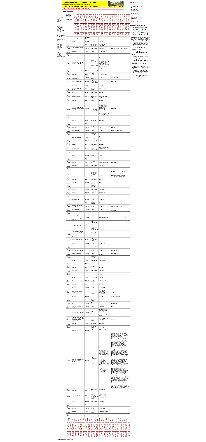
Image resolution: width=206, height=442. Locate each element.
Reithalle (136, 62)
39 (95, 15)
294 (123, 27)
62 (87, 16)
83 (74, 17)
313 (118, 28)
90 (89, 17)
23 (118, 14)
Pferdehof (142, 56)
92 (93, 17)
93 (95, 17)
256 (78, 26)
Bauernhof (143, 34)
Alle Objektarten (60, 58)
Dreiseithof (147, 38)
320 (81, 29)
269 (113, 26)
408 (94, 34)
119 (105, 18)
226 (110, 24)
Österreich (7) (135, 9)
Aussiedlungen (60, 45)
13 (97, 14)
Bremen (58, 21)
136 (94, 19)
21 (114, 14)
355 (118, 31)
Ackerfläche (139, 27)
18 (108, 14)
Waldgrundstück (145, 69)
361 (78, 32)
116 (97, 18)
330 (107, 29)
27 (127, 14)
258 (83, 26)
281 (89, 27)
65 (93, 16)
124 (118, 18)
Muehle (133, 52)
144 (115, 19)
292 (118, 27)
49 (116, 15)
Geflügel (146, 42)
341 (81, 31)
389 (97, 33)
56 (74, 16)
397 (118, 33)
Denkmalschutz (140, 38)
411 (102, 34)
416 (115, 34)
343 (86, 31)
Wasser (136, 70)
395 (113, 33)
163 (110, 20)
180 (99, 21)
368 (97, 32)
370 (102, 32)
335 (120, 29)
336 (123, 29)
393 (107, 33)
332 (113, 29)
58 (78, 16)
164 (113, 20)
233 (128, 24)
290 (113, 27)
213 (75, 24)
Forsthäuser (141, 42)
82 (129, 16)
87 (82, 17)
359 (128, 31)
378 (123, 32)
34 (85, 15)
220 (94, 24)
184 (110, 21)
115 (94, 18)
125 (120, 18)
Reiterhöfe (145, 60)
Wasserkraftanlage (144, 71)
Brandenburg (59, 20)
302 (89, 28)
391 (102, 33)
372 (107, 32)
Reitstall (145, 62)
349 (102, 31)
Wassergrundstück (143, 70)
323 (89, 29)
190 (126, 21)
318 (75, 29)
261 (91, 26)
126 (123, 18)
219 (91, 24)
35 (87, 15)
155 (89, 20)
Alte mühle (143, 31)
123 (115, 18)
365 (89, 32)
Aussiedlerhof (144, 32)
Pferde (148, 55)
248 (113, 25)
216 (83, 24)
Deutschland (70, 11)
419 (123, 34)
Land (142, 45)
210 (123, 23)
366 (91, 32)
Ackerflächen (145, 27)
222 (99, 24)
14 (99, 14)
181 (102, 21)
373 (110, 32)
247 (110, 25)
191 (128, 21)
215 (81, 24)
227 (113, 24)
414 (110, 34)
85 (78, 17)
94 (97, 17)
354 (115, 31)
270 (115, 26)
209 (121, 23)
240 (92, 25)
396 (115, 33)
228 (115, 24)
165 (115, 20)
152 (81, 20)
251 (121, 25)
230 (120, 24)
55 (129, 15)
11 (93, 14)
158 (97, 20)
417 (118, 34)
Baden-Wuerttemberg (60, 16)
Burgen (58, 52)
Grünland (141, 43)
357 (123, 31)
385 (86, 33)
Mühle (139, 52)
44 (106, 15)
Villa (133, 69)
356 (120, 31)
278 (81, 27)
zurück (64, 11)
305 (97, 28)
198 (91, 23)
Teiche (137, 66)
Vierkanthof (134, 67)
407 (91, 34)
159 (99, 20)
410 (99, 34)
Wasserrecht (144, 72)
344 (89, 31)
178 (94, 21)
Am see (138, 32)
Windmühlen (140, 76)
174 (83, 21)
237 (84, 25)
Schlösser (138, 65)
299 (81, 28)
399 (123, 33)
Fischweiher (141, 40)
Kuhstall (138, 45)
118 (102, 18)
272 (120, 26)
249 (116, 25)
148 (126, 19)
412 (105, 34)
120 (107, 18)
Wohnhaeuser (60, 57)
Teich (134, 66)
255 (75, 26)
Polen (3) (134, 12)
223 (102, 24)
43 (104, 15)
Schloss (146, 63)
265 (102, 26)
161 (105, 20)
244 (102, 25)
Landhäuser (136, 50)
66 (95, 16)
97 (103, 17)
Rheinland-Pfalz (60, 30)
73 (110, 16)
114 (92, 18)
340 (78, 31)
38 (93, 15)
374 (113, 32)
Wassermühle (136, 72)
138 (99, 19)
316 (126, 28)
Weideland (141, 74)
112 (87, 18)
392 (105, 33)
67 (97, 16)
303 (91, 28)
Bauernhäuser (144, 36)
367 (94, 32)
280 (86, 27)
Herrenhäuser (141, 44)
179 (97, 21)
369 (99, 32)
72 (108, 16)
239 (89, 25)
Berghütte (147, 37)
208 (118, 23)
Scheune (140, 63)
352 (110, 31)
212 (128, 23)
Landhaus (140, 47)
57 (76, 16)
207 (115, 23)
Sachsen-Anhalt (60, 34)
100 (110, 17)
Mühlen (134, 55)
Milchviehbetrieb (145, 50)
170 (128, 20)
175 (86, 21)
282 (91, 27)
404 (83, 34)
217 (86, 24)
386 (89, 33)
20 (112, 14)
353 (113, 31)
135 (91, 19)
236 (81, 25)
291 (115, 27)
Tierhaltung (142, 66)
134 (89, 19)
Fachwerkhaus (140, 39)
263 (97, 26)
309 (107, 28)
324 (91, 29)
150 (75, 20)
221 (97, 24)
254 (128, 25)
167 (120, 20)
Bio (132, 38)
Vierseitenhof (140, 67)
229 (118, 24)
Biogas (135, 38)
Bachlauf (135, 34)
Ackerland (135, 29)
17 (106, 14)
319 (78, 29)
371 (105, 32)
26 (124, 14)
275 (128, 26)
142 (110, 19)
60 (83, 16)
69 (101, 16)
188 (120, 21)
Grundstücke (59, 55)
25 (122, 14)
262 (94, 26)
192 (75, 23)
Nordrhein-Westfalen (59, 29)
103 (118, 17)
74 (112, 16)
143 (113, 19)
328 (102, 29)
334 (118, 29)
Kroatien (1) (136, 10)
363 (83, 32)
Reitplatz (141, 62)
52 (122, 15)
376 (118, 32)
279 (83, 27)
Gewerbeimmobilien (61, 56)
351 (107, 31)
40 (97, 15)
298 (78, 28)
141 (107, 19)
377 (120, 32)
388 (94, 33)
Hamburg (59, 22)
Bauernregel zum (111, 6)
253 (126, 25)
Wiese (139, 75)
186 (115, 21)
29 (74, 15)
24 (120, 14)
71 (106, 16)
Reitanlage (137, 58)
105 (123, 17)
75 (114, 16)
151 (78, 20)
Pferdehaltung (136, 56)
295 (126, 27)
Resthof (134, 63)
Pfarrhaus (140, 55)
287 (105, 27)
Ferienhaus (147, 39)
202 (102, 23)
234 (76, 25)
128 (128, 18)
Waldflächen (138, 69)
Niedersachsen (60, 27)
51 (120, 15)
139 (102, 19)
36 (89, 15)
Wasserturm (135, 74)
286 (102, 27)
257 (81, 26)
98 (105, 17)
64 (91, 16)
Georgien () (135, 21)
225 (107, 24)
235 (78, 25)
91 (91, 17)
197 (89, 23)
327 (99, 29)
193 (78, 23)
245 (105, 25)
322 (86, 29)
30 (76, 15)
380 (128, 32)
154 (86, 20)
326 (97, 29)
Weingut (136, 75)
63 (89, 16)
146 (120, 19)
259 (86, 26)
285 (99, 27)
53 (124, 15)
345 (91, 31)
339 (75, 31)
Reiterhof (137, 60)
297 (75, 28)
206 (113, 23)
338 (128, 29)
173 (81, 21)
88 (84, 17)
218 (89, 24)
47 (112, 15)
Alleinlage (143, 29)
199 (94, 23)
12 (95, 14)
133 (86, 19)
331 (110, 29)
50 (118, 15)
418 (120, 34)
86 (80, 17)
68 (99, 16)
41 (99, 15)
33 (83, 15)
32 (81, 15)
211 (126, 23)
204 (107, 23)
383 (81, 33)
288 (107, 27)
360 (75, 32)
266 (105, 26)
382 (78, 33)
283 (94, 27)
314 (120, 28)
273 (123, 26)
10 (91, 14)
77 (118, 16)
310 (110, 28)
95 (99, 17)
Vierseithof (146, 67)
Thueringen (59, 36)
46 (110, 15)
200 (97, 23)
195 (83, 23)
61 (85, 16)
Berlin (58, 19)
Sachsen (58, 33)
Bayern (58, 18)
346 (94, 31)
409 (97, 34)
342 (83, 31)
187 (118, 21)
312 (115, 28)
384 (83, 33)
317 (128, 28)
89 (86, 17)
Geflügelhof (135, 43)
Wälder (58, 54)
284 (97, 27)
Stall (148, 65)
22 (116, 14)
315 (123, 28)
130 (78, 19)
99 (107, 17)
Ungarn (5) (135, 13)
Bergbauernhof (141, 37)
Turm (147, 66)
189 (123, 21)
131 (81, 19)
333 (115, 29)
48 (114, 15)
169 (126, 20)
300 (83, 28)
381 (75, 33)
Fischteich (135, 40)
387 (91, 33)
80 (124, 16)
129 (75, 19)
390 (99, 33)
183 (107, 21)
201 (99, 23)
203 (105, 23)
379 (126, 32)
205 (110, 23)
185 (113, 21)
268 (110, 26)
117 (99, 18)
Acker (134, 27)
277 (78, 27)
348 (99, 31)
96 (101, 17)
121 (110, 18)
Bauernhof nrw (137, 36)
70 (104, 16)
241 (94, 25)
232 (126, 24)
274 (126, 26)
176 (89, 21)
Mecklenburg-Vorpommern (60, 26)
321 (83, 29)
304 (94, 28)
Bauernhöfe (134, 37)
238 (86, 25)
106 (126, 17)
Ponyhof (146, 56)
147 (123, 19)
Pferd (144, 55)
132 (83, 19)
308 (105, 28)
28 (129, 14)
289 (110, 27)
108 (76, 18)
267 (107, 26)
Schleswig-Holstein (61, 35)
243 (100, 25)
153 (83, 20)
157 (94, 20)
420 (126, 34)
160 (102, 20)
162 (107, 20)
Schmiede (143, 65)
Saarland (59, 31)
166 (118, 20)
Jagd (146, 44)
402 (78, 34)
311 (113, 28)
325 (94, 29)
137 (97, 19)
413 (107, 34)
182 (105, 21)
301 (86, 28)
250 (118, 25)
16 (104, 14)
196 (86, 23)
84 (76, 17)
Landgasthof (146, 45)
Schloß (134, 65)
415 (113, 34)
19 (110, 14)
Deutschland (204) (136, 8)
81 (127, 16)
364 (86, 32)
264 (99, 26)
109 (79, 18)
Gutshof (146, 43)
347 (97, 31)
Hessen (58, 24)
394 (110, 33)
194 (81, 23)
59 (81, 16)
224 (105, 24)
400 (126, 33)
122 (113, 18)
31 (78, 15)
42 (101, 15)
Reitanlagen (144, 58)
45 (108, 15)
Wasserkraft (136, 71)
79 (122, 16)
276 (75, 27)
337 (126, 29)
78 (120, 16)
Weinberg (146, 74)
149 (128, 19)
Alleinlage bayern (136, 31)
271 (118, 26)
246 (108, 25)
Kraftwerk (134, 45)
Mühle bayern (146, 52)
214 (78, 24)
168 (123, 20)
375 (115, 32)
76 (116, 16)
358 (126, 31)
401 (128, 33)
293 (120, 27)
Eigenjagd (133, 39)
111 (84, 18)
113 (89, 18)
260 (89, 26)
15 (101, 14)
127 (126, 18)
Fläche (146, 40)
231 (123, 24)
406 (89, 34)
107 (128, 17)
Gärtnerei (135, 44)
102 (115, 17)
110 (82, 18)
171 (75, 21)
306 (99, 28)
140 (105, 19)
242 (97, 25)
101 (113, 17)
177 (91, 21)
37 (91, 15)
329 (105, 29)
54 (127, 15)
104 (120, 17)
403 (81, 34)
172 (78, 21)
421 (128, 34)
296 (128, 27)
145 (118, 19)
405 (86, 34)
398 (120, 33)
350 (105, 31)
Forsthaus (135, 42)
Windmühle (144, 75)
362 (81, 32)
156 (91, 20)
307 (102, 28)
